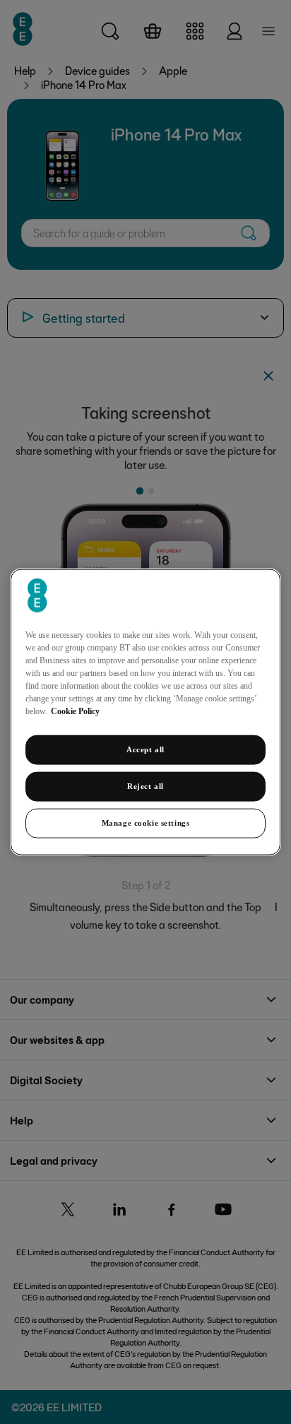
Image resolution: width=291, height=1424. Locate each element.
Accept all (145, 749)
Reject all (145, 786)
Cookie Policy (75, 711)
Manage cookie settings (146, 822)
